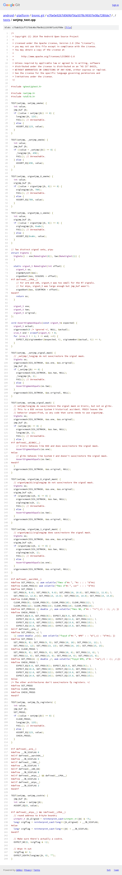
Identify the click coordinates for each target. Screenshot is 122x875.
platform (23, 15)
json (116, 870)
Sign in (115, 4)
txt (109, 870)
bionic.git (38, 15)
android (8, 15)
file (68, 27)
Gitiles (19, 870)
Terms (36, 870)
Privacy (27, 870)
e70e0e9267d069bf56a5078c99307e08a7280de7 (79, 15)
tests (6, 20)
